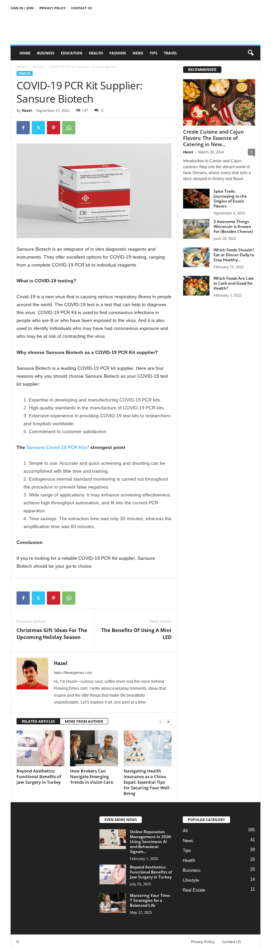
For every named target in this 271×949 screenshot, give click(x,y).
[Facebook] (23, 127)
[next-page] (168, 721)
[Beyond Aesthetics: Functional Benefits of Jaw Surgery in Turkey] (40, 748)
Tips (153, 52)
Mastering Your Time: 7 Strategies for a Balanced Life (150, 900)
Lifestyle (191, 880)
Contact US (81, 8)
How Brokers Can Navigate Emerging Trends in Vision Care (91, 776)
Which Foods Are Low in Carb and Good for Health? (233, 283)
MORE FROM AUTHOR (84, 721)
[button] (250, 53)
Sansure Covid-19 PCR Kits (57, 447)
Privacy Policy (52, 8)
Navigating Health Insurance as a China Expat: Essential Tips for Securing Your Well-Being (147, 782)
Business (45, 52)
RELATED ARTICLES (38, 721)
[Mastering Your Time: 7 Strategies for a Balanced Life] (112, 903)
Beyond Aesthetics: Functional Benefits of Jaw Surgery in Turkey (39, 776)
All (185, 830)
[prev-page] (160, 721)
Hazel (27, 110)
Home (24, 52)
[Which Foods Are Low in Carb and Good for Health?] (196, 286)
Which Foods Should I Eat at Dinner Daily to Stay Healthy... (233, 255)
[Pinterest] (53, 127)
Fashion (117, 52)
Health (96, 52)
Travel (170, 52)
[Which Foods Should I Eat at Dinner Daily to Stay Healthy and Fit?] (196, 257)
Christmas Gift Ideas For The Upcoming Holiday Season (52, 633)
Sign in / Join (22, 8)
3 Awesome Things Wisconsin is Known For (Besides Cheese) (233, 226)
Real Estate (194, 890)
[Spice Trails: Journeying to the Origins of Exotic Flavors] (196, 198)
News (138, 52)
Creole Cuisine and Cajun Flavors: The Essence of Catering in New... (213, 137)
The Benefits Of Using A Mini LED (136, 633)
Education (71, 52)
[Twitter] (38, 127)
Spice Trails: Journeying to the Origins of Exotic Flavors (230, 198)
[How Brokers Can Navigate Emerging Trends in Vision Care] (94, 748)
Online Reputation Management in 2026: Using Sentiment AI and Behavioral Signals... (151, 841)
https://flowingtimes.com (73, 673)
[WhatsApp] (68, 127)
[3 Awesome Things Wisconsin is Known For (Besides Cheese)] (196, 229)
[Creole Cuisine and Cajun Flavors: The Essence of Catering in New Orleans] (219, 102)
